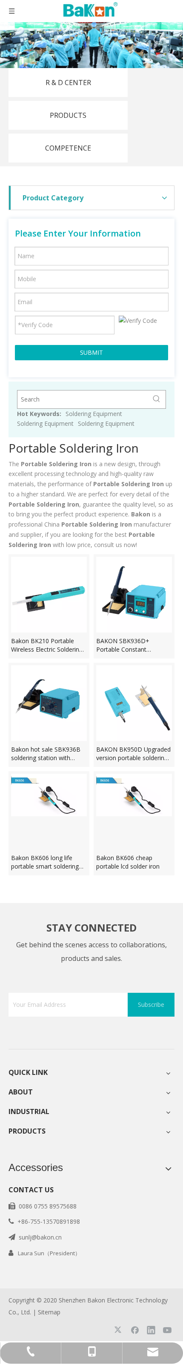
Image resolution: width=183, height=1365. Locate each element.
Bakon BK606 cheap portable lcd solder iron (128, 862)
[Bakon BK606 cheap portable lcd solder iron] (134, 794)
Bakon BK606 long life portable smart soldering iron (45, 862)
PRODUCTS (68, 115)
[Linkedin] (151, 1330)
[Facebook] (135, 1330)
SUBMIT (91, 352)
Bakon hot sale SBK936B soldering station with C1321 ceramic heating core (45, 753)
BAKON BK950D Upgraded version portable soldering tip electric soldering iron (133, 753)
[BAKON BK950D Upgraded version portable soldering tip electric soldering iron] (134, 702)
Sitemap (49, 1312)
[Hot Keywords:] (157, 399)
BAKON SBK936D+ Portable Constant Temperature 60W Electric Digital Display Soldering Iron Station (132, 645)
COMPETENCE (68, 148)
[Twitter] (119, 1330)
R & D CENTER (68, 82)
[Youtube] (167, 1330)
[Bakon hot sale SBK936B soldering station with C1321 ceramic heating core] (49, 702)
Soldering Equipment (94, 414)
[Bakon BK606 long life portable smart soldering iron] (49, 794)
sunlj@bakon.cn (40, 1237)
